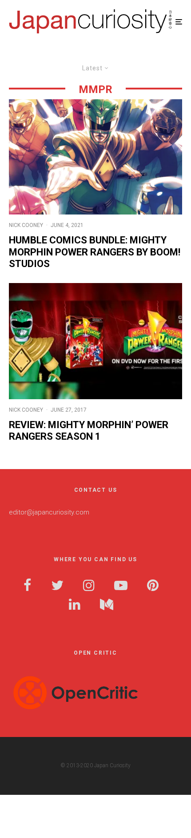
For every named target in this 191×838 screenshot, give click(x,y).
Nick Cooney (26, 225)
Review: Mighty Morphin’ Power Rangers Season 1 (88, 430)
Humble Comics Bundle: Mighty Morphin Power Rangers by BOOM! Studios (94, 252)
